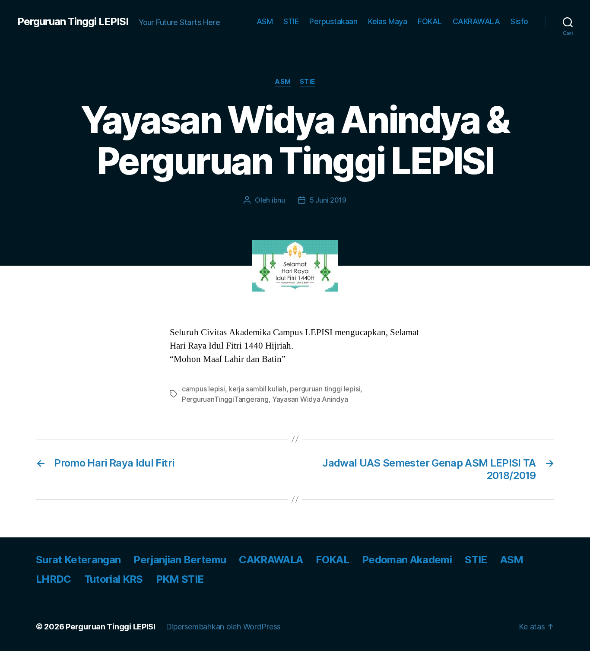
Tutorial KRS (113, 579)
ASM (265, 21)
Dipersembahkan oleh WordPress (223, 626)
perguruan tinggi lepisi (325, 388)
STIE (290, 21)
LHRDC (53, 579)
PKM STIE (180, 579)
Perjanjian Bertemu (179, 559)
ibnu (278, 200)
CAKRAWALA (476, 21)
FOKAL (430, 21)
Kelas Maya (387, 21)
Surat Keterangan (78, 559)
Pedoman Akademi (407, 559)
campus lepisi (203, 388)
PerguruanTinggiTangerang (225, 399)
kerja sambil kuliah (257, 388)
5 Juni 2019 (328, 200)
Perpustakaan (333, 21)
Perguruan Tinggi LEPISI (72, 21)
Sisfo (519, 21)
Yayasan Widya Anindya (310, 399)
